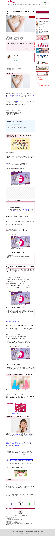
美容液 (15, 445)
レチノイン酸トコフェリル (27, 460)
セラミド (19, 451)
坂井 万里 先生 (16, 60)
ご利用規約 (16, 531)
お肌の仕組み (32, 4)
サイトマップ (37, 83)
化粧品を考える (21, 4)
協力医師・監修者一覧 (38, 77)
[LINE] (29, 504)
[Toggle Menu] (54, 1)
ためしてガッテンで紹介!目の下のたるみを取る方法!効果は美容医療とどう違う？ (44, 21)
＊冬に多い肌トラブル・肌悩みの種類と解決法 (12, 321)
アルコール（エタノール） (14, 434)
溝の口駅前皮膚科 (16, 124)
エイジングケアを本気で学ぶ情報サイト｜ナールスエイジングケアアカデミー (16, 2)
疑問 (18, 15)
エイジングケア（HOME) (9, 4)
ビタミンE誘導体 (16, 460)
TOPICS (39, 4)
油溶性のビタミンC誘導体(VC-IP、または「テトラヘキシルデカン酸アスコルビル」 (21, 459)
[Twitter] (20, 504)
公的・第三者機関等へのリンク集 (39, 79)
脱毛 (19, 15)
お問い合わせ (26, 531)
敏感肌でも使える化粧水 (28, 435)
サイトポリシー (21, 531)
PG (19, 434)
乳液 (17, 445)
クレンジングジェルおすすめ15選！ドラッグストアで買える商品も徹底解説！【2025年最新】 (44, 27)
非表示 (18, 65)
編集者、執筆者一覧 (40, 531)
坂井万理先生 (16, 15)
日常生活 (36, 4)
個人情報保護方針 (30, 531)
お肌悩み (18, 4)
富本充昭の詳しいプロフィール (10, 524)
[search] (48, 14)
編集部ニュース (8, 15)
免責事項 (13, 531)
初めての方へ (37, 81)
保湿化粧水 (29, 433)
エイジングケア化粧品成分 (27, 4)
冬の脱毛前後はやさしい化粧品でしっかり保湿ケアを (13, 69)
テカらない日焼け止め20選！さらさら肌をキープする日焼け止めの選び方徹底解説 (44, 23)
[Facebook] (11, 504)
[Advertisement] (20, 192)
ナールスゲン (14, 4)
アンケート (12, 15)
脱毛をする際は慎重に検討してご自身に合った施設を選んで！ (14, 68)
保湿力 (32, 451)
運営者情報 (35, 531)
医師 (14, 15)
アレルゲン (19, 452)
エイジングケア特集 (44, 4)
